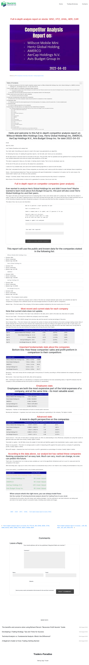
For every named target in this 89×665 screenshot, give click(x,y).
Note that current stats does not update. (20, 95)
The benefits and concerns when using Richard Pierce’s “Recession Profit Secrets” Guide (33, 627)
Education (30, 75)
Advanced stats (11, 103)
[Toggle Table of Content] (80, 83)
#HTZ (21, 511)
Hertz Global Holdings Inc (18, 113)
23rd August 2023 (83, 631)
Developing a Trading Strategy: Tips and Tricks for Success (23, 632)
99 (14, 118)
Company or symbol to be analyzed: (34, 221)
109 (14, 121)
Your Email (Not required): (33, 230)
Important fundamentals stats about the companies (20, 97)
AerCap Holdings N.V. (18, 120)
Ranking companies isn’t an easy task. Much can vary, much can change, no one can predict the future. (33, 108)
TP (15, 75)
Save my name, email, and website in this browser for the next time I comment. (35, 590)
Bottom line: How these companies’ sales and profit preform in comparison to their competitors (31, 98)
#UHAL (25, 511)
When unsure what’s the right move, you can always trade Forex (25, 128)
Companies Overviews (22, 75)
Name (14, 572)
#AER (11, 511)
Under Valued (16, 115)
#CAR (16, 511)
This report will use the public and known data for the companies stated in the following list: (30, 92)
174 (14, 110)
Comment (27, 550)
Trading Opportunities (39, 75)
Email (47, 572)
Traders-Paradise (43, 654)
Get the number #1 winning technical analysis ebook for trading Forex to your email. (29, 129)
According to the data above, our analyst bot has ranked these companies (26, 106)
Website (31, 581)
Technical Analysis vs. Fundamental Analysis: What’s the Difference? (26, 636)
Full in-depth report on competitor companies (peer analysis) (23, 88)
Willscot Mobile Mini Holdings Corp (20, 109)
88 (14, 125)
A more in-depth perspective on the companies (20, 105)
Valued (15, 112)
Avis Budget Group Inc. (18, 124)
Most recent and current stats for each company (20, 94)
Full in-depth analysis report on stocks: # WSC (40, 511)
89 (14, 114)
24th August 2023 (83, 627)
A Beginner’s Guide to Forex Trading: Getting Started (20, 641)
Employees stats (12, 100)
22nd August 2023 (83, 636)
